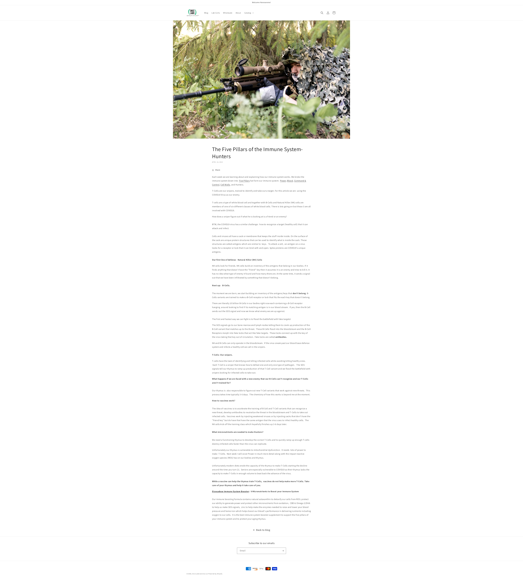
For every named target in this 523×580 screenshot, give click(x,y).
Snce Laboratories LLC (200, 574)
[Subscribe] (283, 551)
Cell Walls (225, 184)
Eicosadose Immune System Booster (230, 491)
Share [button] (217, 170)
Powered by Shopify (215, 574)
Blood (290, 180)
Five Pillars (244, 180)
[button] (249, 13)
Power (283, 180)
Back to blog (263, 529)
